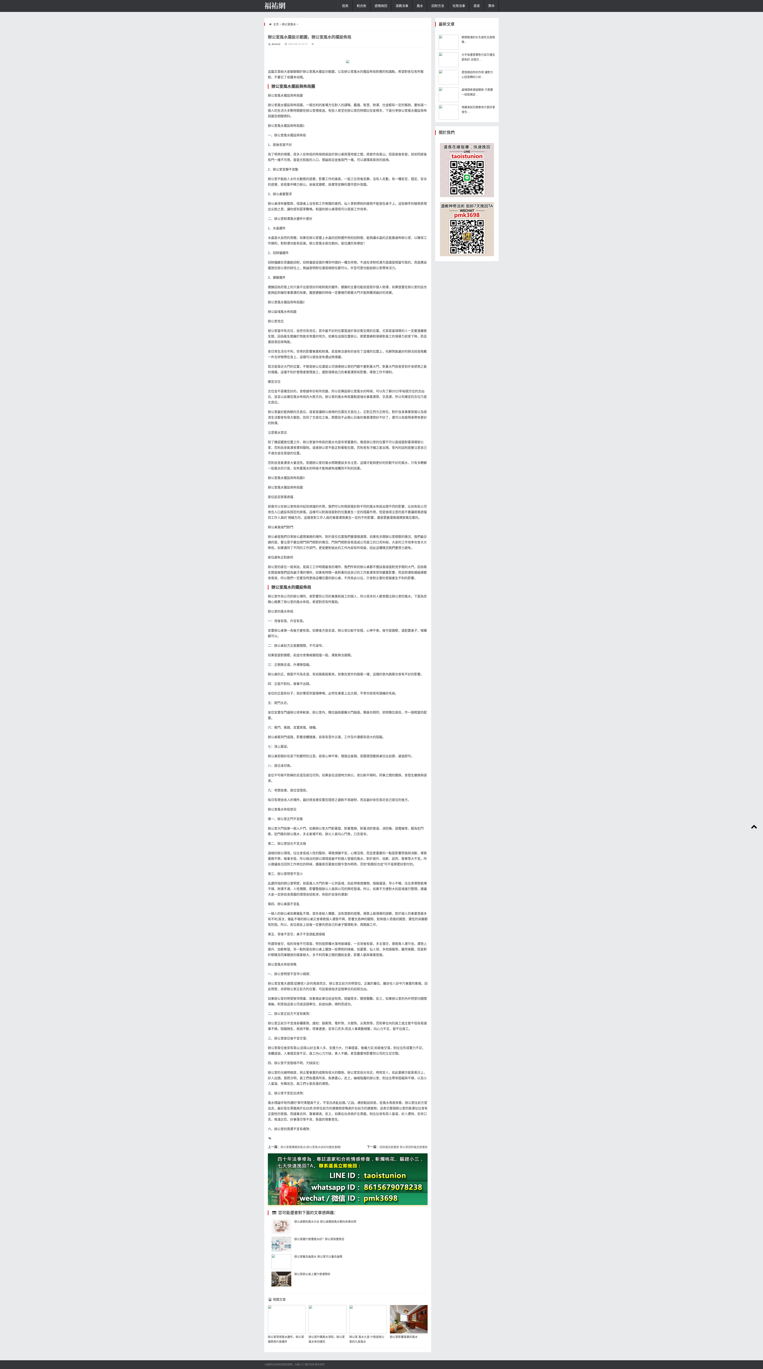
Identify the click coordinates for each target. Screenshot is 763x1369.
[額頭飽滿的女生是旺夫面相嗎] (449, 42)
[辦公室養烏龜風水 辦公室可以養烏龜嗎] (281, 1261)
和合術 (361, 6)
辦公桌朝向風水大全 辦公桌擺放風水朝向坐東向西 (325, 1221)
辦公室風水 (289, 24)
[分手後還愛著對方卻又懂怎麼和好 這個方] (449, 59)
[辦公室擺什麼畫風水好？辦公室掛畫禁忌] (281, 1244)
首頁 (345, 6)
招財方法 (437, 6)
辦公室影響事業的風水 (404, 1336)
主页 (276, 24)
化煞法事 (458, 6)
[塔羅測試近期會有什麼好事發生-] (449, 112)
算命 (491, 6)
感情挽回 (381, 6)
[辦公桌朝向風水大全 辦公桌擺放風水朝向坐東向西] (281, 1226)
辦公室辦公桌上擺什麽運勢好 (312, 1274)
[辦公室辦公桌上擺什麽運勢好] (281, 1279)
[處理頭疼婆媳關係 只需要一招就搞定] (449, 94)
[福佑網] (284, 6)
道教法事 (402, 6)
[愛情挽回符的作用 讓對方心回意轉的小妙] (449, 77)
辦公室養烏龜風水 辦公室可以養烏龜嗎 (318, 1256)
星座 (476, 6)
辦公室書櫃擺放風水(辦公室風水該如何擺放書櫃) (311, 1147)
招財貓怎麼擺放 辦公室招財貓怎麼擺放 (404, 1147)
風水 (420, 6)
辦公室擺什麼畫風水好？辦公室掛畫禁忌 (319, 1239)
